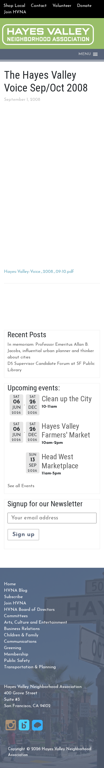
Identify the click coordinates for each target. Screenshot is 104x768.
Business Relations (22, 629)
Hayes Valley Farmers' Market (66, 431)
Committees (16, 616)
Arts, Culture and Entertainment (35, 622)
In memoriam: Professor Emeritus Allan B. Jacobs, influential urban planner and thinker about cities (50, 351)
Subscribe (13, 597)
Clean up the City (67, 398)
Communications (20, 642)
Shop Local (14, 6)
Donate (84, 6)
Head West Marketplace (60, 461)
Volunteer (62, 6)
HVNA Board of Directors (29, 610)
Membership (16, 654)
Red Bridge (84, 755)
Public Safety (17, 661)
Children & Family (21, 635)
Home (10, 584)
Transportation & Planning (30, 667)
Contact (39, 6)
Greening (12, 648)
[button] (84, 54)
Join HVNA (15, 12)
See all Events (20, 486)
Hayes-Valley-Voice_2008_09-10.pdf (39, 272)
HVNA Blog (15, 590)
